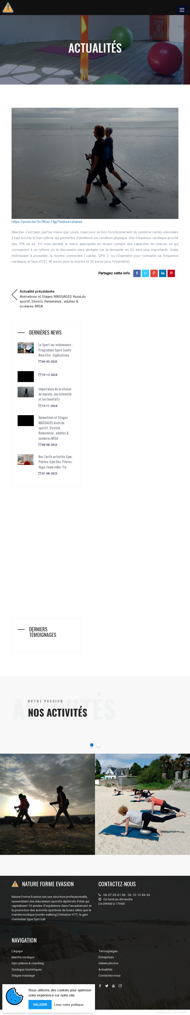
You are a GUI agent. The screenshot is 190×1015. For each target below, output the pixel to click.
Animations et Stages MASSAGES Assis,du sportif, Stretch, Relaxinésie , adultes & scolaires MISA (53, 294)
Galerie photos (108, 963)
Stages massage (23, 975)
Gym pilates (122, 829)
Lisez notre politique (68, 1004)
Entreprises (106, 957)
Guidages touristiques (27, 969)
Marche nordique (31, 829)
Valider (40, 1004)
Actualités (105, 969)
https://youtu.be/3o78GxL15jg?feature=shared (47, 221)
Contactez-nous (109, 975)
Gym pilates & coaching (28, 963)
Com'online (179, 1012)
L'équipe (17, 951)
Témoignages (107, 951)
